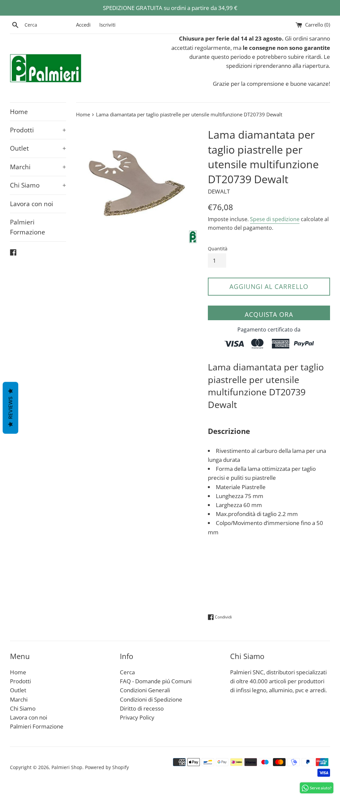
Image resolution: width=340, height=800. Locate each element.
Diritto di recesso (142, 708)
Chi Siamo (38, 185)
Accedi (83, 24)
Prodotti (38, 130)
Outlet (38, 148)
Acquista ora (269, 314)
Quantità (217, 248)
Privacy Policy (137, 717)
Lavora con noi (31, 204)
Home (19, 111)
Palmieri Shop (66, 767)
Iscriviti (107, 24)
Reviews (10, 408)
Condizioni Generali (145, 690)
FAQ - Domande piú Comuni (156, 681)
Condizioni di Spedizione (151, 699)
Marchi (38, 167)
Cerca (127, 672)
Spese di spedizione (274, 219)
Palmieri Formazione (27, 227)
